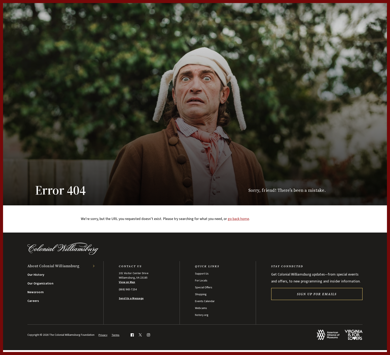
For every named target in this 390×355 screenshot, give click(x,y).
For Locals (201, 281)
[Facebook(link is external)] (132, 334)
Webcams (201, 308)
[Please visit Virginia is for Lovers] (353, 335)
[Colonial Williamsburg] (63, 253)
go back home (238, 218)
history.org (201, 315)
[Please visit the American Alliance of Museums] (328, 335)
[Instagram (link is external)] (148, 334)
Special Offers (203, 287)
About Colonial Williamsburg (53, 265)
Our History (35, 274)
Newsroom (35, 292)
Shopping (201, 294)
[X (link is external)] (140, 334)
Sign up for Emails (317, 294)
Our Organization (40, 283)
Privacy (103, 335)
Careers (33, 301)
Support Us (202, 274)
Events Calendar (205, 301)
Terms (115, 335)
